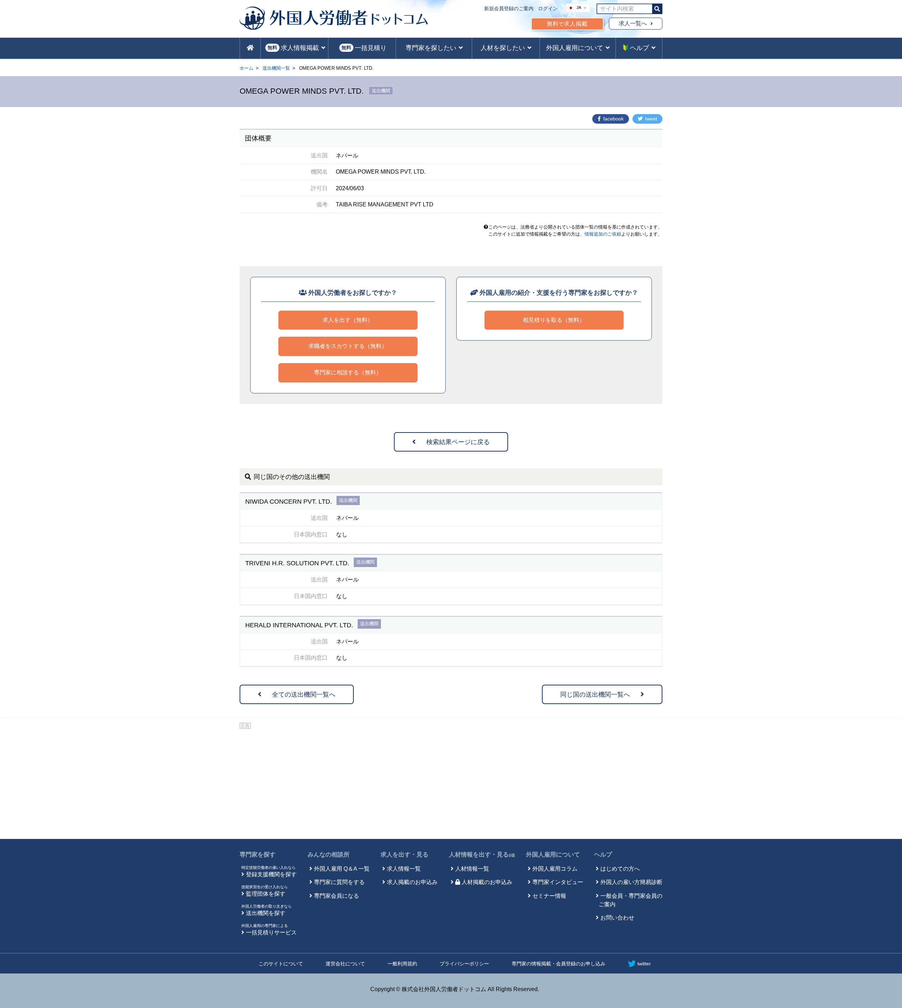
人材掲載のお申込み (487, 882)
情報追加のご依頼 (603, 234)
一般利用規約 (402, 963)
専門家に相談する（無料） (348, 372)
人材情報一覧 (472, 869)
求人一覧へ (633, 23)
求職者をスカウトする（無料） (347, 346)
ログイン (548, 8)
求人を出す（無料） (347, 320)
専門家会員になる (336, 896)
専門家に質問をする (339, 882)
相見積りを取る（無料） (554, 320)
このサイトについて (281, 963)
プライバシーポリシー (464, 963)
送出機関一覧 (276, 68)
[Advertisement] (451, 782)
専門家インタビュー (557, 882)
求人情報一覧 (404, 869)
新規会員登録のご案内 (508, 8)
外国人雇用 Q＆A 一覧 (342, 869)
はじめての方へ (620, 869)
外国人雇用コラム (554, 869)
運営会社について (345, 963)
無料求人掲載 (567, 24)
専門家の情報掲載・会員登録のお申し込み (558, 963)
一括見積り (364, 47)
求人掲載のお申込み (412, 882)
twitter (644, 963)
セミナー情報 (549, 896)
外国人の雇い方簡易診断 (631, 882)
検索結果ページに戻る (458, 442)
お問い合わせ (617, 918)
